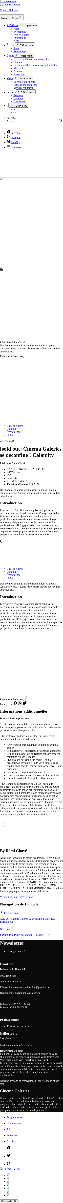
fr (7, 105)
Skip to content (8, 1)
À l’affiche (12, 25)
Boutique (18, 95)
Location (18, 98)
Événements (19, 31)
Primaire (17, 71)
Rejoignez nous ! (16, 951)
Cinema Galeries (9, 10)
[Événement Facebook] (25, 356)
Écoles (10, 55)
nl (14, 109)
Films (16, 28)
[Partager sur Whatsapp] (20, 704)
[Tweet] (25, 704)
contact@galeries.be (10, 981)
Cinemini (18, 62)
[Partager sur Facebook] (15, 704)
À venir (11, 45)
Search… (12, 117)
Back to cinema (15, 425)
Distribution (19, 101)
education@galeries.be (37, 987)
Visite (10, 78)
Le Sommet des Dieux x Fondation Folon (35, 65)
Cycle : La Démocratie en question (31, 59)
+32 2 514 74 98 (21, 1004)
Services (11, 92)
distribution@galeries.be (27, 992)
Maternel (18, 68)
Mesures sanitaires (23, 87)
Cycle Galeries (21, 34)
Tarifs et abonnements (25, 84)
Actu (16, 40)
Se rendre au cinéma (24, 81)
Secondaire (19, 74)
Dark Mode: (7, 1201)
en (14, 112)
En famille (12, 428)
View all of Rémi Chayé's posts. (17, 897)
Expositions (19, 37)
